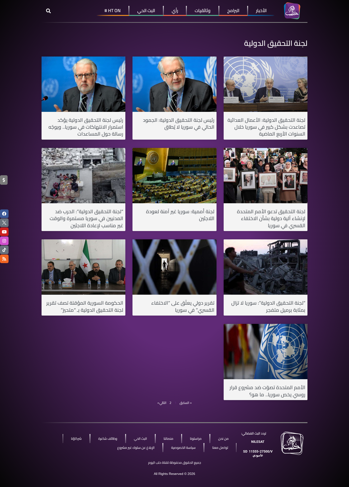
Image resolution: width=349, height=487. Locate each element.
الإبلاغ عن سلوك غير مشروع (136, 447)
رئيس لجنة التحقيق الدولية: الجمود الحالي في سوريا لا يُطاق (178, 123)
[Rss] (4, 259)
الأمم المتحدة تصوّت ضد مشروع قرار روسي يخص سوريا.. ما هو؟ (267, 391)
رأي (175, 10)
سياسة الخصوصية (183, 447)
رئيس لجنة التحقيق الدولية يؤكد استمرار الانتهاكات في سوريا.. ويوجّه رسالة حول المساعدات (85, 127)
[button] (48, 11)
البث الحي (146, 10)
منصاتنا (168, 438)
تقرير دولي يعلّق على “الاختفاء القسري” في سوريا (182, 306)
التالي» (161, 403)
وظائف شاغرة (107, 438)
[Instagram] (4, 240)
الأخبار (261, 10)
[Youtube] (4, 231)
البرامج (233, 10)
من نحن (223, 438)
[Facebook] (4, 213)
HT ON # (112, 10)
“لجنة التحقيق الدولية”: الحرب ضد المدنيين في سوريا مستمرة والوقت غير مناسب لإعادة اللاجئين (86, 218)
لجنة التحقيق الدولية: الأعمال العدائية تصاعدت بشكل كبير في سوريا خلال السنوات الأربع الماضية (266, 127)
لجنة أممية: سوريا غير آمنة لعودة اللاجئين (180, 215)
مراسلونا (196, 438)
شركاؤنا (76, 438)
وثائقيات (203, 10)
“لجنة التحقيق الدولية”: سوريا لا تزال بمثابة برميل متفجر (268, 306)
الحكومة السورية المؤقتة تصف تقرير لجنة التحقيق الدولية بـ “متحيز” (84, 306)
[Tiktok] (4, 250)
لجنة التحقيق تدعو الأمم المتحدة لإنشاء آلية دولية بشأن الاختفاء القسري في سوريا (271, 218)
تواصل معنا (220, 447)
